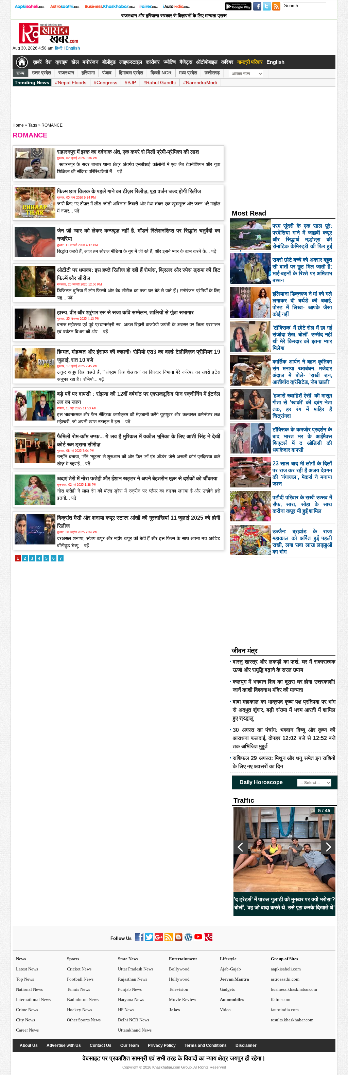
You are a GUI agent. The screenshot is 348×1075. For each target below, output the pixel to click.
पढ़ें (119, 171)
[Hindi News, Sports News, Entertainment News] (22, 62)
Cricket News (79, 968)
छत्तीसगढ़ (212, 72)
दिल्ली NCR (161, 72)
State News (128, 958)
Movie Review (182, 999)
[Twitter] (149, 939)
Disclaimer (246, 1045)
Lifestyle (228, 958)
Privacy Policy (162, 1045)
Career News (27, 1030)
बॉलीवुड (109, 62)
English (73, 48)
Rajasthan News (132, 979)
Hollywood (179, 979)
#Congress (105, 82)
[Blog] (178, 939)
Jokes (174, 1009)
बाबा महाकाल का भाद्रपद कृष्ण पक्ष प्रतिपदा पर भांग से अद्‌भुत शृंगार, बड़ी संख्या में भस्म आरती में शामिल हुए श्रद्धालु (284, 710)
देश (49, 62)
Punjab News (130, 989)
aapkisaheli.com (286, 968)
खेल (75, 62)
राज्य (20, 73)
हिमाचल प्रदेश (131, 72)
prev (240, 847)
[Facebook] (139, 939)
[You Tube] (198, 939)
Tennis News (78, 989)
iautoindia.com (285, 1009)
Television (178, 989)
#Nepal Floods (70, 82)
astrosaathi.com (285, 979)
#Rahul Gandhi (159, 82)
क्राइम (61, 62)
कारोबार (153, 62)
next (328, 847)
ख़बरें (37, 62)
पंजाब (106, 72)
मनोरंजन (91, 62)
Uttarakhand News (135, 1030)
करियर (227, 62)
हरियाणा (88, 72)
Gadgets (227, 989)
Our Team (129, 1045)
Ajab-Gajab (230, 968)
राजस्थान (66, 72)
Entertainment (183, 958)
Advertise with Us (64, 1045)
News (21, 958)
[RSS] (168, 939)
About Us (29, 1045)
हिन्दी (59, 48)
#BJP (130, 82)
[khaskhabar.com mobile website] (208, 939)
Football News (80, 979)
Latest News (27, 968)
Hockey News (79, 1009)
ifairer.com (280, 999)
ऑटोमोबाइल (207, 62)
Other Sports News (84, 1019)
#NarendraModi (200, 82)
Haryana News (131, 999)
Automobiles (232, 999)
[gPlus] (159, 939)
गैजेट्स (185, 62)
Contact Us (100, 1045)
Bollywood (179, 968)
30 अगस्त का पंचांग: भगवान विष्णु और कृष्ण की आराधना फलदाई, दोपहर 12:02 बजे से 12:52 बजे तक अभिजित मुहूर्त (284, 738)
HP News (126, 1009)
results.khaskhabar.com (292, 1019)
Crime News (27, 1009)
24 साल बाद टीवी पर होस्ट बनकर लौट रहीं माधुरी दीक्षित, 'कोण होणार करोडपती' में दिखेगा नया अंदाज (291, 903)
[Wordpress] (188, 939)
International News (33, 999)
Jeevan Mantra (234, 979)
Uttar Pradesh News (135, 968)
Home (18, 125)
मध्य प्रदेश (188, 72)
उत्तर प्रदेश (41, 72)
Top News (25, 979)
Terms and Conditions (206, 1045)
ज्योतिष (169, 62)
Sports (73, 958)
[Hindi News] (48, 42)
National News (29, 989)
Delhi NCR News (133, 1019)
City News (25, 1019)
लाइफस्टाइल (130, 62)
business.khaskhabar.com (294, 989)
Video (225, 1009)
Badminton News (83, 999)
